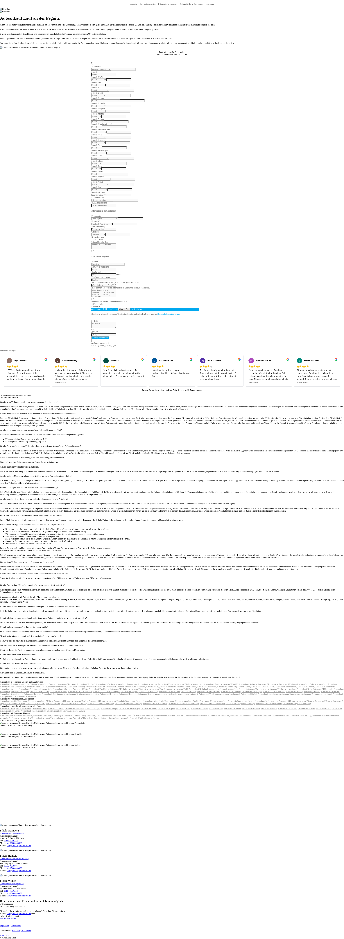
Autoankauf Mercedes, (75, 708)
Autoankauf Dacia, (324, 708)
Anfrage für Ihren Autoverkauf (191, 4)
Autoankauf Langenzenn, (290, 694)
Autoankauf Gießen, (75, 694)
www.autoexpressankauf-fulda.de (14, 858)
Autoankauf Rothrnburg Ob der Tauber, (234, 687)
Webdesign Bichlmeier (21, 930)
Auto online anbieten (147, 4)
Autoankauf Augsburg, (147, 684)
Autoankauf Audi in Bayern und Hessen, (17, 701)
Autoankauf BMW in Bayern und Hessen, (53, 701)
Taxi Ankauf (36, 718)
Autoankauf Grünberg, (147, 694)
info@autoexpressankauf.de (19, 845)
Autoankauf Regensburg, (126, 684)
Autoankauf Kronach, (9, 689)
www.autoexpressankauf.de (12, 833)
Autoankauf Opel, (93, 708)
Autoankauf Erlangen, (9, 684)
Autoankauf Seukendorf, (229, 694)
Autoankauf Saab (28, 711)
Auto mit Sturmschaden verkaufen (115, 718)
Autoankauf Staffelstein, (138, 689)
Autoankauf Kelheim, (119, 689)
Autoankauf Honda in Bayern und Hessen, (124, 701)
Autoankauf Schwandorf (25, 696)
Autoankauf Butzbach (86, 684)
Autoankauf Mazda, (269, 708)
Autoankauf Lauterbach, (268, 684)
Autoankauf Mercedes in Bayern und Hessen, (162, 701)
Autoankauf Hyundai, (251, 708)
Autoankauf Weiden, (306, 687)
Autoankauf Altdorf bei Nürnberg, (281, 689)
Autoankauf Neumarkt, (95, 687)
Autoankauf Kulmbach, (35, 687)
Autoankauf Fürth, (80, 689)
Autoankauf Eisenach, (330, 691)
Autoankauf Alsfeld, (294, 691)
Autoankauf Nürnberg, (62, 689)
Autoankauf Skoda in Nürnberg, (269, 703)
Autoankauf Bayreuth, (67, 684)
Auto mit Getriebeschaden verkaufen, (191, 716)
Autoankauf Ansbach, (115, 687)
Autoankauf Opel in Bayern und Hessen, (199, 701)
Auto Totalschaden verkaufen (108, 716)
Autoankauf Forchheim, (99, 689)
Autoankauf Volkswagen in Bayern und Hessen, (275, 701)
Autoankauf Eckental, (28, 684)
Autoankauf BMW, (24, 708)
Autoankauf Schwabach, (135, 687)
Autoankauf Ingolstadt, (156, 687)
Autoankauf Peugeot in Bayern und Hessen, (236, 701)
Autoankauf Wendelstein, (256, 689)
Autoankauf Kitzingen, (207, 687)
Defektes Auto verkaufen (167, 4)
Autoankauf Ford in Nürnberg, (156, 703)
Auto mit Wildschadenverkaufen (86, 718)
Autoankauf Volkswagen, (130, 708)
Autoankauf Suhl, (180, 689)
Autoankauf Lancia (12, 711)
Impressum (210, 4)
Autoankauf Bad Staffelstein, (12, 687)
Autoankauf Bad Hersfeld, (274, 691)
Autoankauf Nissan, (306, 708)
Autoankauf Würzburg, (106, 684)
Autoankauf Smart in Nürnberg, (74, 703)
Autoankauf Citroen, (199, 708)
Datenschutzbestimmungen (168, 314)
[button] (8, 938)
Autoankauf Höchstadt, (39, 691)
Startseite (133, 4)
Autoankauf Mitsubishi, (288, 708)
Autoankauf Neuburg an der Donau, (181, 687)
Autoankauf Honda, (56, 708)
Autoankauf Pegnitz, (130, 691)
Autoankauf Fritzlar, (312, 691)
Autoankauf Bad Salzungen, (54, 694)
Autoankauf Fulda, (212, 684)
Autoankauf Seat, (183, 708)
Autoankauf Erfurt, (166, 684)
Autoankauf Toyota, (166, 708)
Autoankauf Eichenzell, (289, 684)
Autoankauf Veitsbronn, (209, 694)
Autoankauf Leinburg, (188, 694)
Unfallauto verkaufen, (42, 716)
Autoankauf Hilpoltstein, (323, 689)
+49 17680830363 (14, 843)
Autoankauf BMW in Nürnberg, (128, 703)
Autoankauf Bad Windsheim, (80, 691)
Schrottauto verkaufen (262, 716)
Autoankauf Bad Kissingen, (161, 689)
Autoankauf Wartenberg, (231, 691)
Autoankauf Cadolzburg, (268, 694)
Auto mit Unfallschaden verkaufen (144, 718)
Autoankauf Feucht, (236, 689)
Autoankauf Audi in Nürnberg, (101, 703)
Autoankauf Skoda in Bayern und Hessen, (314, 701)
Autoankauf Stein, (188, 691)
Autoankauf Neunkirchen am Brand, (316, 694)
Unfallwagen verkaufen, (62, 716)
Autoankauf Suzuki (76, 711)
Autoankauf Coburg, (308, 684)
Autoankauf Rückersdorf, (168, 694)
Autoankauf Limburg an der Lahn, (189, 684)
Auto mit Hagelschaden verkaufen (314, 716)
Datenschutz (16, 926)
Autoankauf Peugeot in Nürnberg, (240, 703)
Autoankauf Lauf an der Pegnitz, (107, 691)
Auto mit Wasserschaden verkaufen (57, 718)
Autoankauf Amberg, (76, 687)
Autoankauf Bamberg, (47, 684)
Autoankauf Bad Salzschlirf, (209, 691)
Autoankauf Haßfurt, (59, 691)
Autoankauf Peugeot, (110, 708)
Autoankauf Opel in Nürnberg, (213, 703)
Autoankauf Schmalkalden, (11, 694)
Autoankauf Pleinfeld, (20, 691)
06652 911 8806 (11, 866)
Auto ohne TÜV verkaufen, (133, 716)
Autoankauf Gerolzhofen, (169, 691)
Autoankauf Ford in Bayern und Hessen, (88, 701)
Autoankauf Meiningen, (252, 691)
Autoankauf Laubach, (109, 694)
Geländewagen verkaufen (20, 718)
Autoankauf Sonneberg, (327, 684)
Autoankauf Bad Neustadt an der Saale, (36, 689)
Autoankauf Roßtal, (249, 694)
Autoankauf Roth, (304, 689)
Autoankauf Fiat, (216, 708)
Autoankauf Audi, (7, 708)
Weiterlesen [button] (60, 382)
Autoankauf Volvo (60, 711)
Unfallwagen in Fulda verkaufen (285, 716)
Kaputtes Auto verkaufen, (219, 716)
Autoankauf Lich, (91, 694)
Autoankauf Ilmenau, (33, 694)
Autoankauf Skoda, (149, 708)
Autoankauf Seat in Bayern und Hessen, (43, 703)
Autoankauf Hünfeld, (229, 684)
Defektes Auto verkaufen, (241, 716)
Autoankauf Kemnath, (148, 691)
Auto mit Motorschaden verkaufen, (160, 716)
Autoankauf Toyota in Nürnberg (297, 703)
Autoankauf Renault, (232, 708)
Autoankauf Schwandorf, (286, 687)
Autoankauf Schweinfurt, (56, 687)
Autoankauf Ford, (40, 708)
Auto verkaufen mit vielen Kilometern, (16, 716)
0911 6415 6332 (11, 841)
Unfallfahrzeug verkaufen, (85, 716)
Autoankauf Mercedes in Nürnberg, (184, 703)
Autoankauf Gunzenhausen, (263, 687)
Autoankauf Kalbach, (248, 684)
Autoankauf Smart (44, 711)
